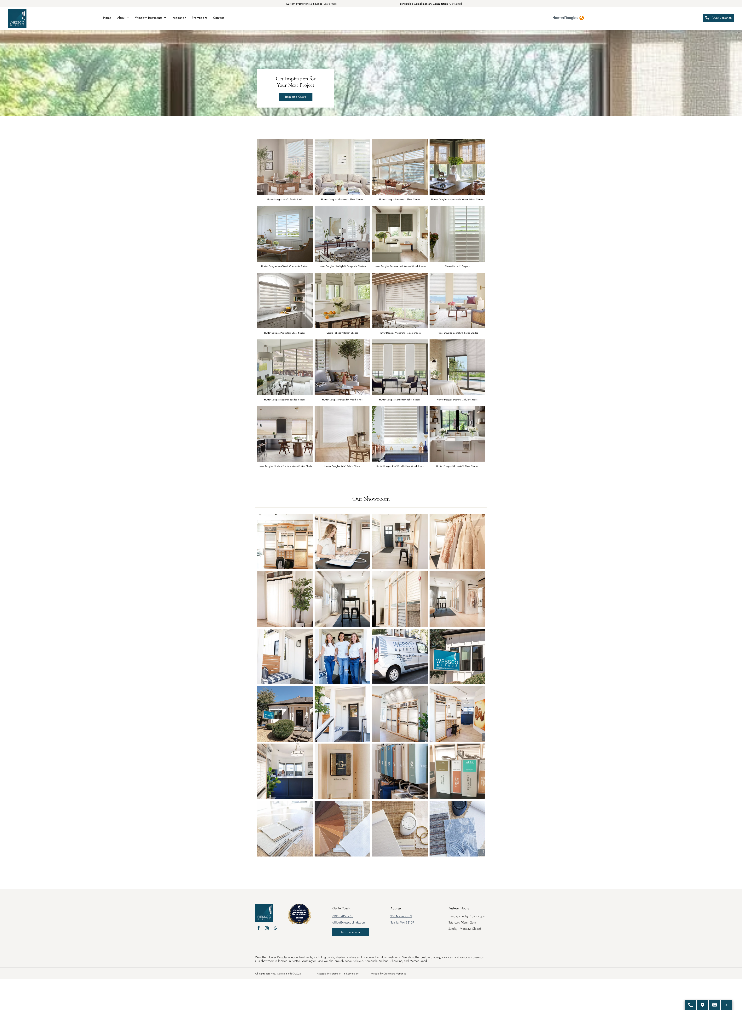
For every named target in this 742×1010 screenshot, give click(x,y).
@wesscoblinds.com (353, 922)
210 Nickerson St (401, 916)
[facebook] (258, 928)
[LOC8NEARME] (299, 909)
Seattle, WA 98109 (402, 922)
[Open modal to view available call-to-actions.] (726, 1005)
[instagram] (267, 928)
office (336, 922)
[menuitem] (107, 17)
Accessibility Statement (328, 973)
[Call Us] (691, 1005)
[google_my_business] (275, 928)
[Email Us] (715, 1005)
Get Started (455, 4)
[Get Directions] (703, 1005)
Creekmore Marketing (395, 973)
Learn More (330, 4)
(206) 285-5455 (342, 916)
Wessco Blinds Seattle (299, 916)
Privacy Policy (351, 973)
